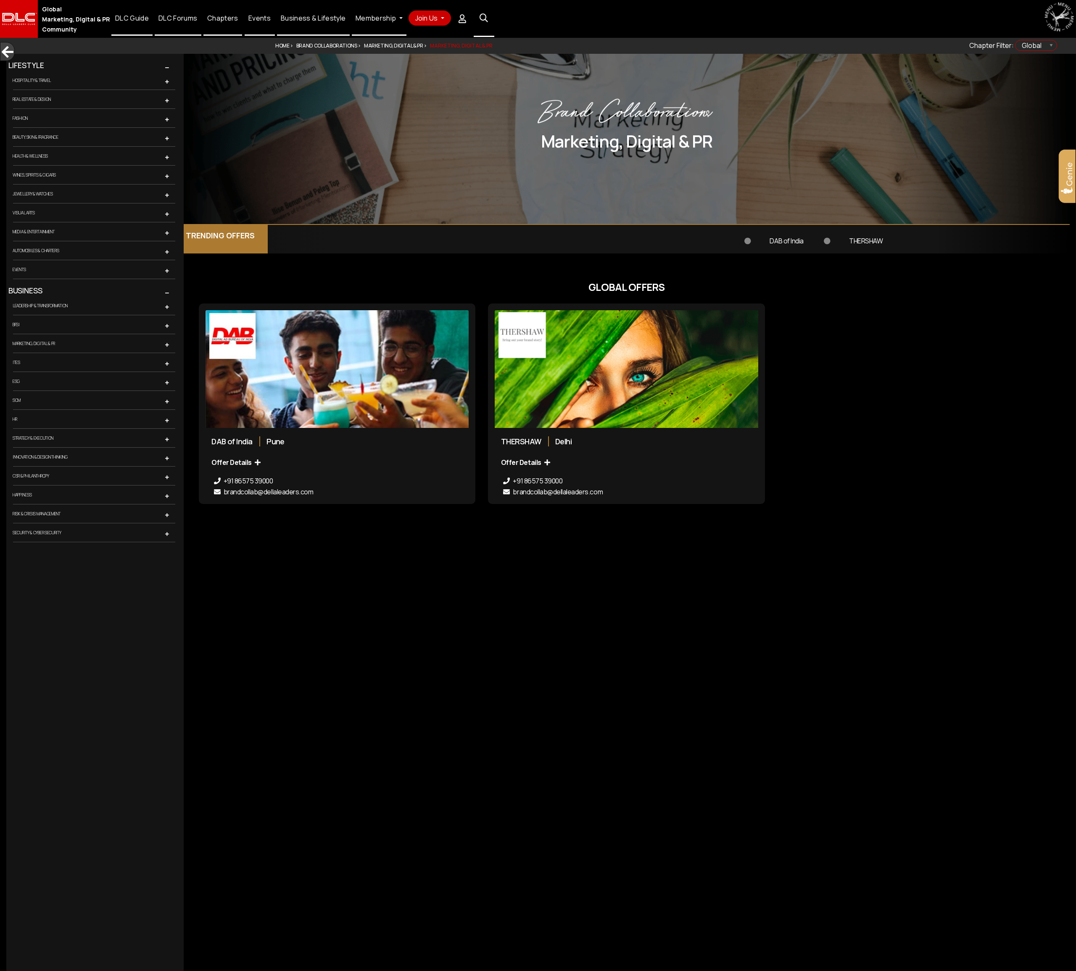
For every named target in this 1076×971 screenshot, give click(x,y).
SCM (17, 400)
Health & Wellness (30, 156)
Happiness (22, 495)
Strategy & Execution (33, 438)
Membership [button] (376, 19)
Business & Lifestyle (313, 19)
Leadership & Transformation (40, 306)
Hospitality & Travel (32, 80)
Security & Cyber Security (37, 533)
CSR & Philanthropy (31, 476)
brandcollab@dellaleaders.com (267, 491)
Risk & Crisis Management (37, 514)
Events (259, 19)
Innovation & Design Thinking (40, 457)
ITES (16, 362)
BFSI (16, 324)
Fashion (20, 118)
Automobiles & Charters (36, 250)
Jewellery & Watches (33, 194)
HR (15, 419)
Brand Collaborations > (328, 45)
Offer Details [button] (232, 462)
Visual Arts (24, 213)
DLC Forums (178, 19)
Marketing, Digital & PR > (395, 45)
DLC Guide (132, 19)
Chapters (223, 19)
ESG (16, 381)
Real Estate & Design (32, 99)
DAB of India (658, 235)
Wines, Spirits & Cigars (34, 175)
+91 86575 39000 (247, 481)
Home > (284, 45)
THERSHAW (714, 235)
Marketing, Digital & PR (34, 343)
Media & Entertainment (34, 232)
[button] (181, 68)
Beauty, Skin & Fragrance (35, 137)
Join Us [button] (427, 18)
